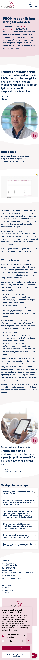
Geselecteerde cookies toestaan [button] (16, 655)
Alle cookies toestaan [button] (16, 648)
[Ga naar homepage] (7, 4)
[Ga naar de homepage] (15, 606)
